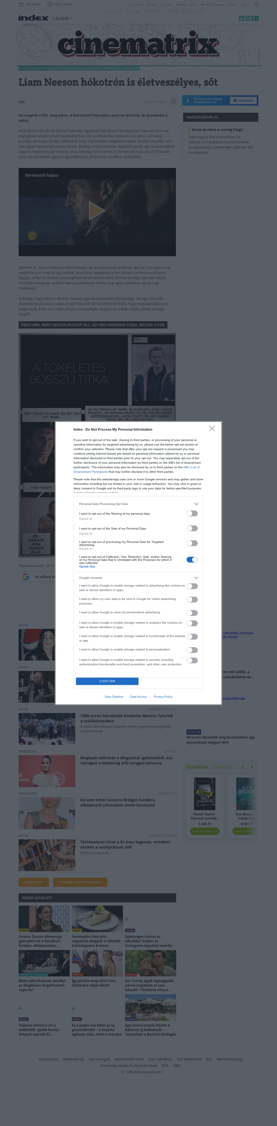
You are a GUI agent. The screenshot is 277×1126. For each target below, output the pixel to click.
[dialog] (138, 563)
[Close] (213, 430)
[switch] (192, 513)
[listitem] (138, 504)
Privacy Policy (163, 696)
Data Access (138, 696)
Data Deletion (114, 696)
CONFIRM (107, 681)
